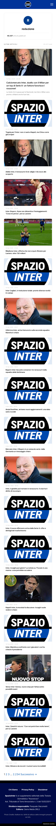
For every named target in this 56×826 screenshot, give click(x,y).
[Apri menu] (51, 4)
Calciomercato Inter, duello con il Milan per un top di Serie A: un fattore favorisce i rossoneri (27, 85)
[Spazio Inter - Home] (28, 4)
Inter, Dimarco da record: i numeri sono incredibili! (26, 766)
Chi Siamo (13, 790)
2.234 (16, 774)
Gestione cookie (49, 824)
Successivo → (28, 774)
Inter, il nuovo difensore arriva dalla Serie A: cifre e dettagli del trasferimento (26, 529)
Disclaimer (43, 790)
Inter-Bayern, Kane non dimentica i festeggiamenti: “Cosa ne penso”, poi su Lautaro (26, 212)
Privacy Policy (28, 790)
